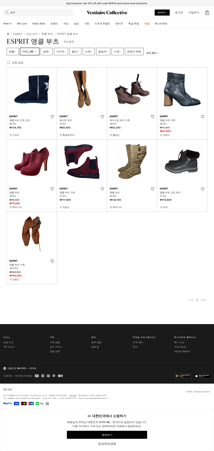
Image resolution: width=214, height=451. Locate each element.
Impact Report (182, 351)
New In (7, 23)
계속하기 (107, 435)
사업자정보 (73, 395)
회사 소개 (179, 342)
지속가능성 (180, 346)
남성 (76, 23)
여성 (66, 23)
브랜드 (54, 23)
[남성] (81, 23)
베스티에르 (161, 23)
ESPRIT (17, 34)
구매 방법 (55, 342)
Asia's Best (38, 23)
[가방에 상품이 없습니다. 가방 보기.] (207, 12)
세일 (146, 23)
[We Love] (29, 23)
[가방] (92, 23)
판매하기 (162, 12)
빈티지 (119, 23)
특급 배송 (133, 23)
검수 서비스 (56, 346)
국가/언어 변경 (107, 443)
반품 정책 (55, 351)
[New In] (14, 23)
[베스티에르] (170, 23)
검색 (12, 12)
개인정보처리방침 (23, 375)
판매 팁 (95, 346)
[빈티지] (125, 23)
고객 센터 (138, 342)
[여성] (71, 23)
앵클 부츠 (47, 33)
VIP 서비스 (9, 346)
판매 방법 (96, 342)
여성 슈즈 (32, 33)
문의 (135, 346)
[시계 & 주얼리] (113, 23)
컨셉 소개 (8, 342)
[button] (207, 12)
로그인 (179, 12)
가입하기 (193, 12)
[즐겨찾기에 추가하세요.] (52, 117)
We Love (22, 23)
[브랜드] (61, 23)
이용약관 (7, 375)
